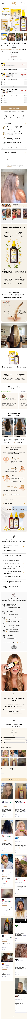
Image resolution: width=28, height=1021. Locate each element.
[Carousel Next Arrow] (24, 37)
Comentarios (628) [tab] (7, 769)
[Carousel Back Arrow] (3, 37)
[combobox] (2, 774)
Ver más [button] (24, 811)
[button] (2, 3)
